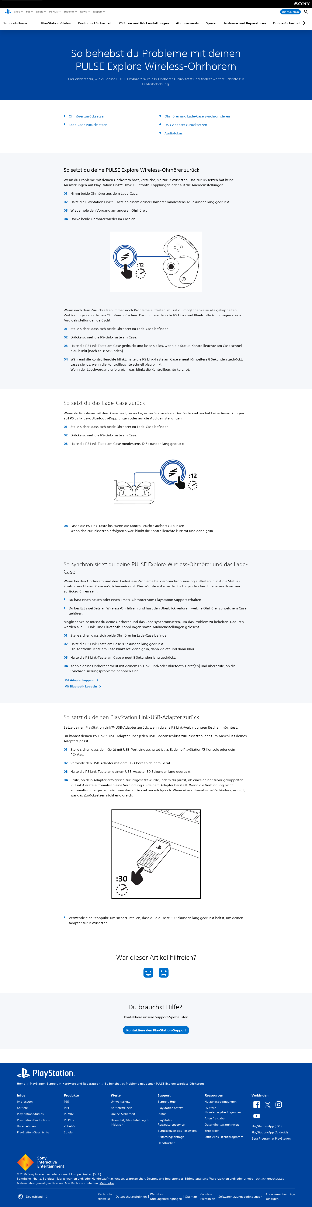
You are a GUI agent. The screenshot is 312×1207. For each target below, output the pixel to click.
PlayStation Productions (33, 1120)
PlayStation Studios (30, 1114)
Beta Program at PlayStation (271, 1138)
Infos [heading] (21, 1095)
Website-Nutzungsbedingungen (166, 1196)
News (83, 11)
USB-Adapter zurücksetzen (185, 125)
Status (162, 1114)
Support (97, 11)
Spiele (39, 11)
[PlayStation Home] (7, 12)
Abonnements (187, 23)
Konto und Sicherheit (95, 23)
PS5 (28, 11)
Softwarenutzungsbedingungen (240, 1197)
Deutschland (34, 1196)
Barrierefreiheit (121, 1108)
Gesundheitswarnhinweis (222, 1124)
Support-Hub (167, 1102)
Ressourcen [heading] (214, 1095)
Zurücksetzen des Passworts (177, 1131)
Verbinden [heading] (260, 1095)
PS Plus (53, 11)
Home (21, 1083)
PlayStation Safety (170, 1108)
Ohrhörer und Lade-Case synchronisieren (197, 116)
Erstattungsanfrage (171, 1137)
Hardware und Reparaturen (244, 23)
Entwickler (212, 1131)
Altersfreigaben (215, 1118)
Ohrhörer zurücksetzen (87, 116)
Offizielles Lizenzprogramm (224, 1137)
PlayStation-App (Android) (270, 1132)
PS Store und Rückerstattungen (144, 23)
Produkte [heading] (71, 1095)
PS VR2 (68, 1114)
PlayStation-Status (56, 23)
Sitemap (191, 1197)
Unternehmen (26, 1126)
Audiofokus (173, 133)
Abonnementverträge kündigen (280, 1196)
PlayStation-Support (44, 1083)
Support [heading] (164, 1095)
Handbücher (166, 1143)
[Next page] (303, 23)
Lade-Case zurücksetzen (88, 125)
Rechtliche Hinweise (105, 1196)
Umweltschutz (120, 1102)
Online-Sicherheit (287, 23)
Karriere (22, 1108)
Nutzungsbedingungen (220, 1102)
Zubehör (69, 11)
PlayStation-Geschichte (33, 1132)
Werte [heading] (116, 1095)
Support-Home (15, 23)
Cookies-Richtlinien (207, 1196)
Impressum (25, 1102)
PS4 (66, 1108)
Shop (17, 11)
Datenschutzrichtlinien (131, 1197)
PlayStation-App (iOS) (266, 1126)
